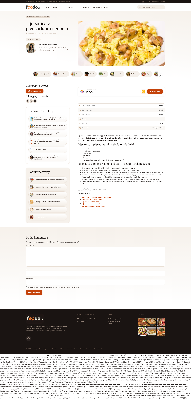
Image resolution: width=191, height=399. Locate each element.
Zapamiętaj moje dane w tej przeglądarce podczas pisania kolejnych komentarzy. (53, 287)
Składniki (86, 7)
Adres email (30, 278)
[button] (27, 101)
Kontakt (105, 7)
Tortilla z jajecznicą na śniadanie (93, 206)
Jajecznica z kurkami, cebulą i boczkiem (96, 197)
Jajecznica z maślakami (90, 202)
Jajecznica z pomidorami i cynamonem (96, 204)
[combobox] (151, 7)
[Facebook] (143, 1)
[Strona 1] (93, 79)
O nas (47, 7)
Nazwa (28, 270)
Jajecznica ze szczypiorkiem (92, 199)
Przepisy (55, 7)
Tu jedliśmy (96, 7)
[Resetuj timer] (143, 91)
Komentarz (30, 245)
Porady (70, 7)
